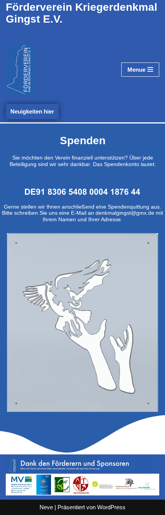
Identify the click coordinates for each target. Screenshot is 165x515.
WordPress (111, 507)
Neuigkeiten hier (32, 111)
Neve (46, 507)
